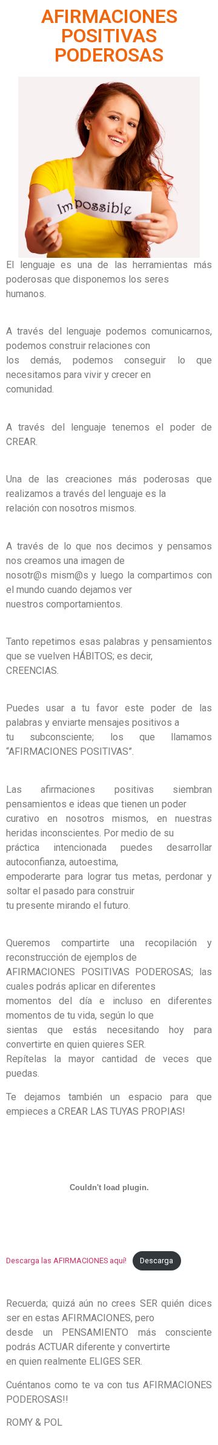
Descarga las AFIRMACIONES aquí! (66, 1260)
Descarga (156, 1260)
